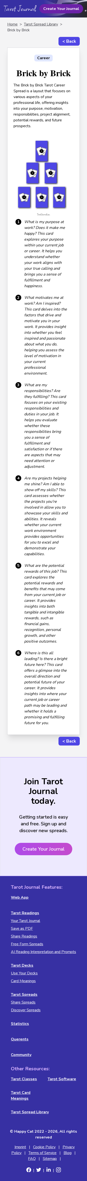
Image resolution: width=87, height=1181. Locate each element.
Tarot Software (62, 1079)
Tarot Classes (24, 1079)
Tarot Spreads (24, 994)
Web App (20, 897)
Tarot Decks (22, 965)
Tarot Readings (25, 913)
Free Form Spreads (27, 944)
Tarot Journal (20, 8)
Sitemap (50, 1158)
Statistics (20, 1023)
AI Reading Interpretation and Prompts (43, 952)
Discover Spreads (26, 1010)
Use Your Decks (24, 973)
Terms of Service (43, 1153)
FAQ (32, 1158)
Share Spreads (23, 1002)
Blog (68, 1153)
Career (43, 58)
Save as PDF (22, 928)
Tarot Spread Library (41, 24)
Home (12, 24)
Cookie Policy (44, 1147)
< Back (69, 41)
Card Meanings (23, 981)
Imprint (20, 1147)
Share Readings (24, 936)
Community (21, 1054)
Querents (20, 1039)
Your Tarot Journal (25, 920)
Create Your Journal (61, 8)
